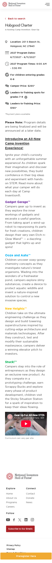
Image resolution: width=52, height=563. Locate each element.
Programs (11, 502)
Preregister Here (26, 556)
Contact (30, 493)
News (29, 502)
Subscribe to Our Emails (20, 529)
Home (9, 493)
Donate (30, 498)
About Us (11, 498)
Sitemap (10, 549)
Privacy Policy (13, 545)
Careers (10, 506)
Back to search (16, 18)
